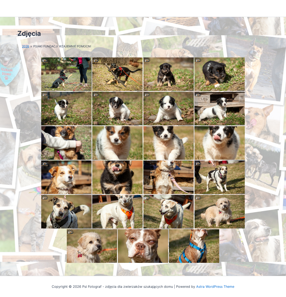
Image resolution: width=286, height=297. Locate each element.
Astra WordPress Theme (215, 286)
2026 (25, 46)
